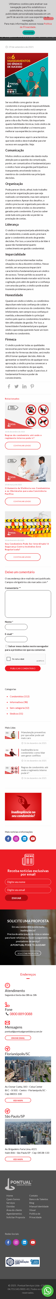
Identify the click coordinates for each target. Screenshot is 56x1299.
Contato (33, 1195)
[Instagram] (16, 838)
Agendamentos (14, 1213)
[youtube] (33, 838)
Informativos (16, 702)
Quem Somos (13, 1199)
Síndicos (14, 713)
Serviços (10, 1202)
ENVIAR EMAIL (18, 1038)
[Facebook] (8, 838)
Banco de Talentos (38, 1199)
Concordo (28, 32)
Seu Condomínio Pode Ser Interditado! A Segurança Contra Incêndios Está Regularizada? (27, 547)
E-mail (9, 633)
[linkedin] (24, 838)
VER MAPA (18, 1100)
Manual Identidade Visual (39, 1208)
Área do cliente (14, 1210)
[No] (48, 18)
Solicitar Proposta (28, 953)
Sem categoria (17, 707)
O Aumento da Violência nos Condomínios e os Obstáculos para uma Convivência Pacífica (27, 491)
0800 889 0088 (21, 1014)
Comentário (12, 587)
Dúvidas (10, 1206)
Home (9, 1195)
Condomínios (16, 696)
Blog (31, 1202)
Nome (9, 621)
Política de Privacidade (35, 1215)
